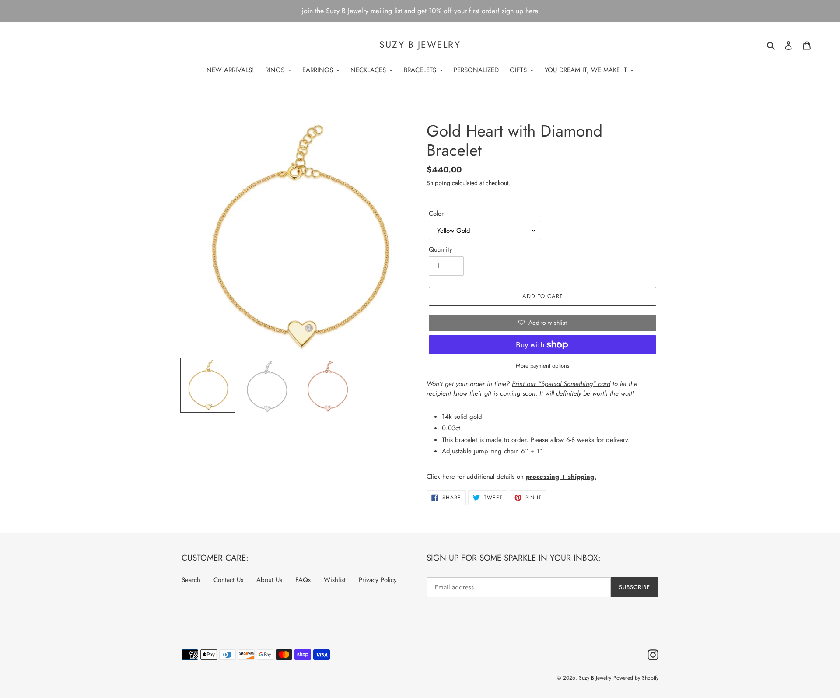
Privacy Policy (378, 580)
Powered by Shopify (635, 678)
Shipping (438, 183)
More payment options (542, 365)
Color (436, 213)
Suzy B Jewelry (419, 44)
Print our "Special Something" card (561, 384)
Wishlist (335, 580)
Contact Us (228, 580)
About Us (269, 580)
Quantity (440, 249)
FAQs (303, 580)
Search (191, 580)
